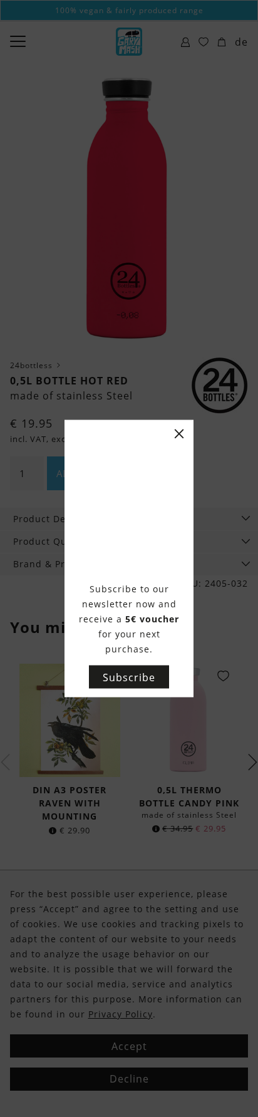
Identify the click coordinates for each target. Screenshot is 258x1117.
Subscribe (129, 677)
